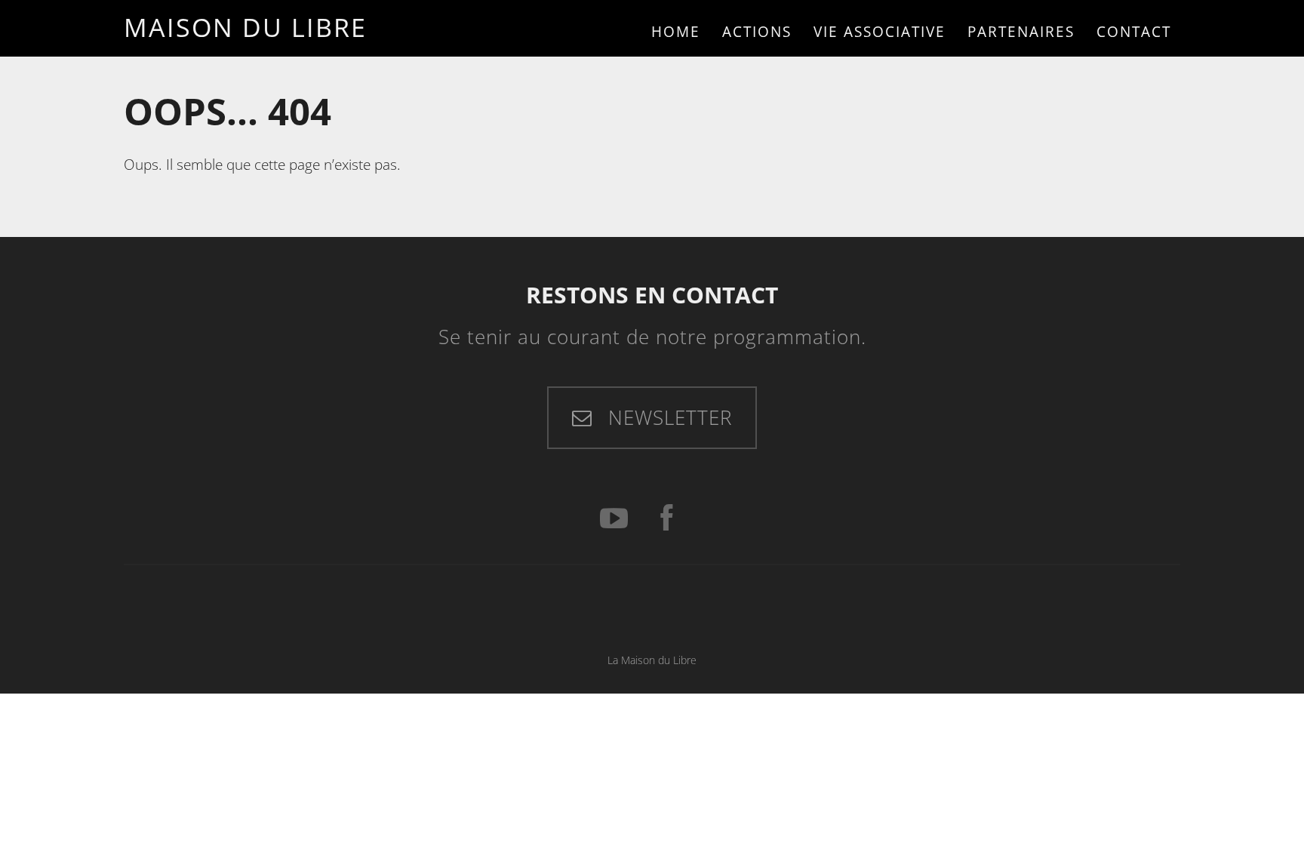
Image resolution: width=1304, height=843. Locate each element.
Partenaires (1021, 31)
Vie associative (879, 31)
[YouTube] (614, 519)
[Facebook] (666, 519)
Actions (757, 31)
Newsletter (667, 417)
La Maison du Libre (652, 660)
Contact (1133, 31)
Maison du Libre (245, 27)
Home (675, 31)
